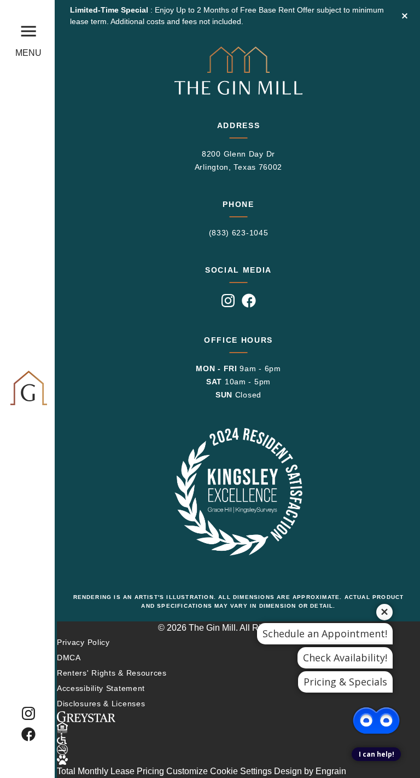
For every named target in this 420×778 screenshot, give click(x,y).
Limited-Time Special (110, 9)
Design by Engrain (310, 771)
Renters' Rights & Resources (112, 672)
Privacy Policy (83, 642)
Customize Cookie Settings (219, 771)
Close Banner (404, 15)
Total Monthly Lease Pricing (111, 771)
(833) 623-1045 (239, 232)
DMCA (69, 657)
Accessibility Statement (101, 688)
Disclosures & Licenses (101, 703)
